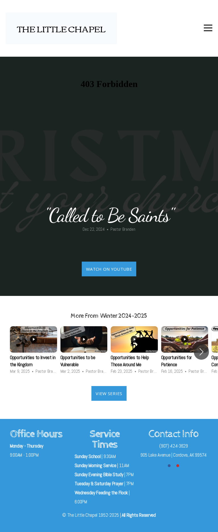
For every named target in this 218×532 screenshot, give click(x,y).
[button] (201, 352)
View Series (109, 393)
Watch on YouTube (109, 269)
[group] (33, 352)
